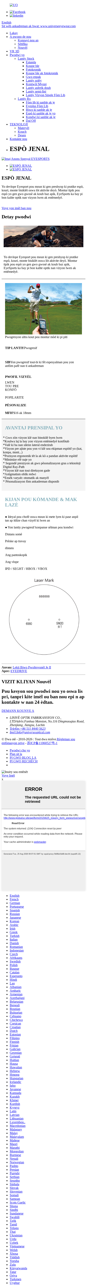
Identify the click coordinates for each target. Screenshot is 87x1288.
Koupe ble (32, 66)
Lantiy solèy (34, 80)
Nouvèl (22, 47)
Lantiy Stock (26, 58)
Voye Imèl (8, 775)
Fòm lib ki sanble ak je (40, 102)
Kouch (22, 131)
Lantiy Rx (24, 98)
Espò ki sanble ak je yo (40, 113)
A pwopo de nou (20, 36)
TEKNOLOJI (19, 124)
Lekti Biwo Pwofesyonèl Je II (32, 667)
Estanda (31, 62)
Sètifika (23, 44)
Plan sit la (16, 754)
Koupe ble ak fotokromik (42, 73)
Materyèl (23, 128)
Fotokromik (33, 69)
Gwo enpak (33, 77)
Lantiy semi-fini (36, 91)
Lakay (14, 33)
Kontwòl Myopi (36, 84)
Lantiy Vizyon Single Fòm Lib (45, 95)
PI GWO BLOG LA (23, 757)
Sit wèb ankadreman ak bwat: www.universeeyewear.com (39, 26)
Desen (22, 135)
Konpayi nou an (28, 40)
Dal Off (31, 120)
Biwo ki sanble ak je (39, 109)
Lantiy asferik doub (38, 87)
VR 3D (14, 51)
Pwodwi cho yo (20, 750)
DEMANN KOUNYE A (18, 710)
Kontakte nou (18, 139)
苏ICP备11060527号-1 (42, 743)
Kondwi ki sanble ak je (40, 117)
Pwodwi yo (17, 55)
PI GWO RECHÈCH (24, 761)
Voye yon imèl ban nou (16, 208)
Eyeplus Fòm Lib (37, 106)
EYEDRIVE (19, 671)
